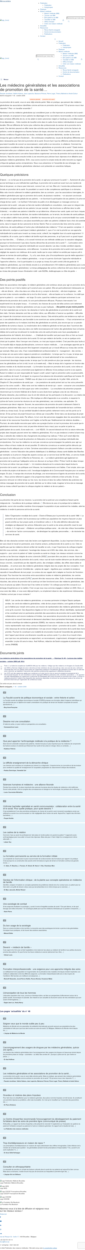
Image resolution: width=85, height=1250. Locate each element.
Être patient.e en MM (51, 17)
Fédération (48, 5)
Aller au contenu (5, 1)
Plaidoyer (43, 9)
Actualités (43, 26)
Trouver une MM (49, 15)
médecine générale (35, 99)
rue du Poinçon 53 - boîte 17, (10, 1237)
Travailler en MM (49, 20)
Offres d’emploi (49, 22)
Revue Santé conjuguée (52, 30)
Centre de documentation (52, 32)
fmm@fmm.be (4, 1242)
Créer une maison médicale (53, 24)
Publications (48, 34)
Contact (42, 36)
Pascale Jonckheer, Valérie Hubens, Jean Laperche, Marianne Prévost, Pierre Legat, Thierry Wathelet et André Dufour (39, 93)
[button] (55, 39)
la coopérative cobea (50, 1248)
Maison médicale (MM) (51, 13)
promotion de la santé (48, 99)
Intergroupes (48, 7)
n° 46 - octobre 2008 (19, 687)
